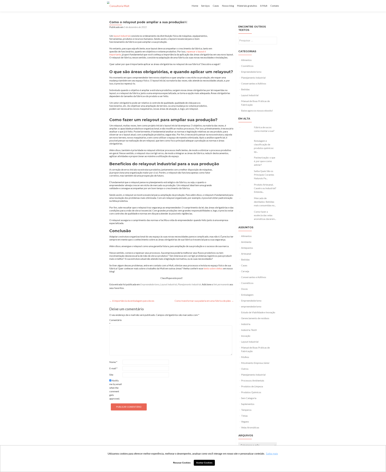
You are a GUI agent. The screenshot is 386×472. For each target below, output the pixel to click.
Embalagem (247, 294)
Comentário (115, 322)
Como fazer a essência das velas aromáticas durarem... (265, 215)
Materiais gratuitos (247, 5)
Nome (113, 362)
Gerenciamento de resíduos (255, 318)
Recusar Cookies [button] (182, 462)
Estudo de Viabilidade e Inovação (258, 312)
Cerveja (245, 271)
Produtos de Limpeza (252, 386)
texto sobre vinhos (213, 268)
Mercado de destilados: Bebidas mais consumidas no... (265, 202)
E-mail (113, 368)
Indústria (245, 324)
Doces (244, 288)
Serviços (205, 5)
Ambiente (246, 241)
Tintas (244, 415)
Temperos (246, 409)
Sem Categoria (248, 398)
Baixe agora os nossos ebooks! (257, 110)
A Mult (263, 5)
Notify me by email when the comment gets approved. (115, 389)
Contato (274, 5)
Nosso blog (228, 5)
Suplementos (247, 403)
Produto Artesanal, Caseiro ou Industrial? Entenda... (265, 188)
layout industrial (122, 35)
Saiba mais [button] (272, 453)
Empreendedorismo (149, 284)
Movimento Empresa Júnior (255, 362)
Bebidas (245, 89)
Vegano (245, 421)
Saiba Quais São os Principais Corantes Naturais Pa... (264, 175)
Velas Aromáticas (250, 427)
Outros (244, 368)
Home (195, 5)
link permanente (221, 284)
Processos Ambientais (252, 380)
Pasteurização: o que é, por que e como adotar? (264, 161)
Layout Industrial (168, 284)
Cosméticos (247, 65)
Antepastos (247, 247)
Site (111, 374)
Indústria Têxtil (249, 329)
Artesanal (246, 253)
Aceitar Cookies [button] (204, 462)
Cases (216, 5)
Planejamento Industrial (189, 284)
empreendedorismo (251, 306)
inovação (245, 335)
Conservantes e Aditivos (253, 83)
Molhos (245, 357)
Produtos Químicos (251, 392)
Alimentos (246, 60)
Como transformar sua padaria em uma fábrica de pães (204, 300)
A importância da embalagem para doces (131, 300)
